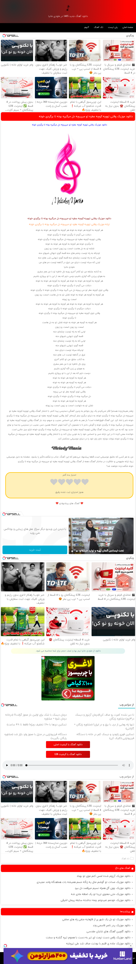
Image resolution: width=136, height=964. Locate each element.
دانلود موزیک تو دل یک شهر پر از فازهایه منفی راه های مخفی (96, 919)
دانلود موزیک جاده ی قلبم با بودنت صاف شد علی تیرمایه (98, 944)
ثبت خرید (35, 550)
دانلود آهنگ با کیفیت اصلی (68, 744)
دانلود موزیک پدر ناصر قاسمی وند (111, 925)
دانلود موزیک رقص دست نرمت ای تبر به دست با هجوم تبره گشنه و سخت (88, 937)
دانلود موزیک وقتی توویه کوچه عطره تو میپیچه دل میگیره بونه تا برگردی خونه (86, 116)
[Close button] (130, 945)
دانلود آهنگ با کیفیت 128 (68, 754)
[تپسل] (5, 945)
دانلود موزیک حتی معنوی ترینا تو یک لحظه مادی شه (100, 894)
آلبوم (86, 27)
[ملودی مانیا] (68, 8)
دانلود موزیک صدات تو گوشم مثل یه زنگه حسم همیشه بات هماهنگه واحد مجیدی (83, 882)
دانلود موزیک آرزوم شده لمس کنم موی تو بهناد (103, 876)
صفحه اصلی (127, 27)
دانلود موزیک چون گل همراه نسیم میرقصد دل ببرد (102, 888)
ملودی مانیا (69, 267)
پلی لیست (113, 27)
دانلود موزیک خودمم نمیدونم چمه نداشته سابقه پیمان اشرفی (95, 900)
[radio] (85, 482)
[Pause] (72, 551)
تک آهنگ (98, 27)
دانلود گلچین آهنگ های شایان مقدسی (108, 931)
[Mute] (77, 551)
